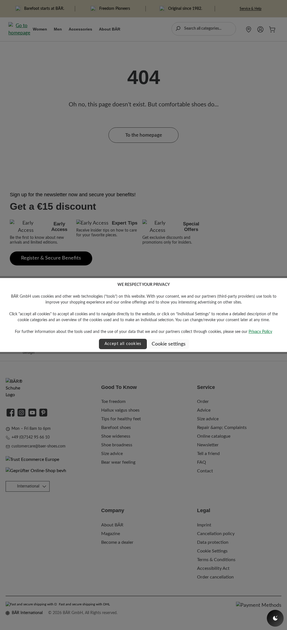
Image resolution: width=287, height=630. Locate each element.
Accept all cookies (123, 344)
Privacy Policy (260, 332)
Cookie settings (169, 344)
